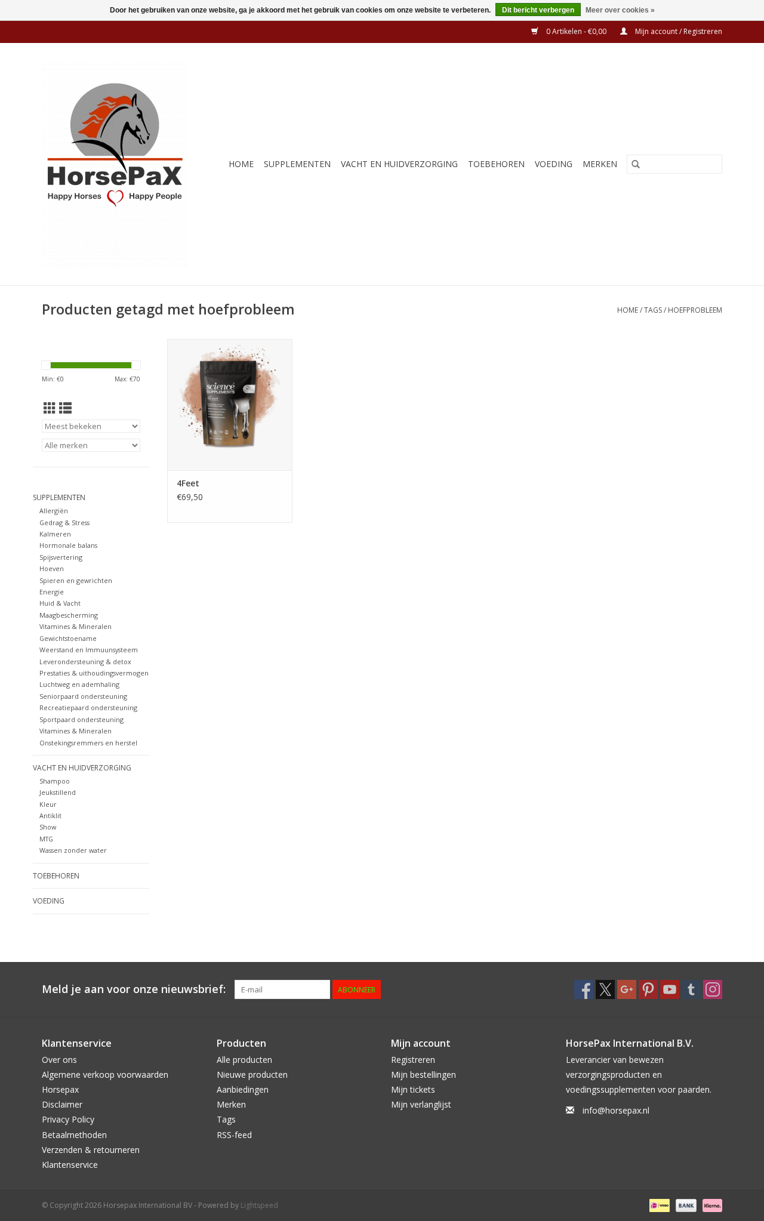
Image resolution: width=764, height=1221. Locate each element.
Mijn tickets (413, 1089)
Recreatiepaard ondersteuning (88, 707)
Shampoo (54, 780)
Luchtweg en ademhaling (79, 684)
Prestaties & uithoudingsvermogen (94, 672)
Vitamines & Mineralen (75, 626)
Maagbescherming (68, 614)
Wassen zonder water (73, 850)
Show (47, 826)
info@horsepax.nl (616, 1110)
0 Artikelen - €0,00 (576, 31)
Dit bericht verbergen (538, 10)
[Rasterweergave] (50, 408)
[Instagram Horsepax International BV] (712, 989)
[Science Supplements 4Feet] (229, 404)
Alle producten (244, 1059)
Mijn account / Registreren (677, 31)
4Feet (188, 483)
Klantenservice (70, 1164)
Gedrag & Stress (64, 522)
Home (241, 163)
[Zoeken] (636, 164)
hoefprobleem (695, 310)
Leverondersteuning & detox (85, 661)
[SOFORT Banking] (710, 1205)
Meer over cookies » (620, 10)
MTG (46, 838)
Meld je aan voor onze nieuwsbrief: (134, 989)
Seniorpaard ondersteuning (83, 696)
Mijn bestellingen (423, 1074)
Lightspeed (259, 1205)
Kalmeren (55, 533)
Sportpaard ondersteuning (81, 719)
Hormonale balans (68, 545)
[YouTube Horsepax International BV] (669, 989)
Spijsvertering (60, 557)
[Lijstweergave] (65, 408)
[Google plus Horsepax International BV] (626, 989)
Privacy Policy (68, 1119)
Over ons (59, 1059)
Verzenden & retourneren (91, 1149)
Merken (600, 163)
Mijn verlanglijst (421, 1104)
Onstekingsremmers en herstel (88, 742)
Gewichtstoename (68, 638)
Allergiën (53, 510)
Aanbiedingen (243, 1089)
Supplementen (297, 163)
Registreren (413, 1059)
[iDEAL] (658, 1205)
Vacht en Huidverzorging (399, 163)
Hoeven (51, 568)
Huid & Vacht (60, 603)
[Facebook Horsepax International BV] (583, 989)
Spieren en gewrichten (75, 580)
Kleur (48, 804)
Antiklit (50, 815)
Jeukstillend (57, 792)
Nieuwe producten (252, 1074)
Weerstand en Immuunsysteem (88, 649)
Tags (653, 310)
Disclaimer (62, 1104)
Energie (51, 591)
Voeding (553, 163)
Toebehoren (496, 163)
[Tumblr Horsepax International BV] (691, 989)
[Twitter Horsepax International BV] (605, 989)
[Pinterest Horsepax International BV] (648, 989)
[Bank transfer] (684, 1205)
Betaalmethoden (74, 1134)
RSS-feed (234, 1134)
